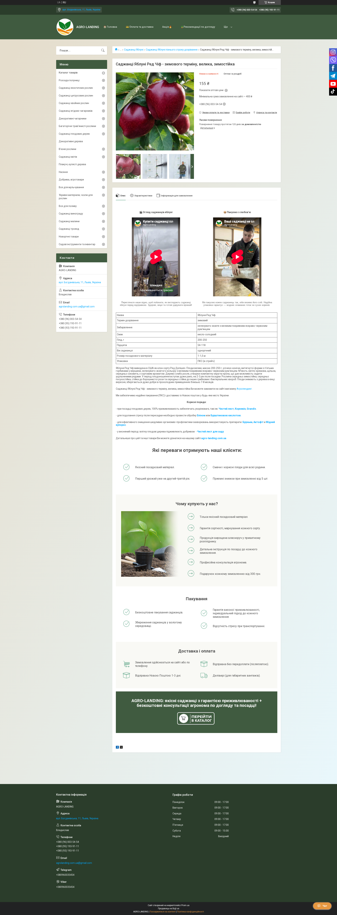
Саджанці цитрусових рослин (76, 95)
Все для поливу (68, 206)
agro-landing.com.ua (213, 438)
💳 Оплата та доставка (139, 26)
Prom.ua (185, 905)
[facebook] (117, 747)
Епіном (201, 415)
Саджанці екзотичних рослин (76, 87)
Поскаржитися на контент (163, 911)
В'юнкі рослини (67, 149)
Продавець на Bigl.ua (168, 908)
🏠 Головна (110, 26)
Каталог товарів (68, 72)
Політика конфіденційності (190, 911)
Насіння (63, 172)
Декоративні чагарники (72, 118)
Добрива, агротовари (71, 179)
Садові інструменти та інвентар (77, 244)
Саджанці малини (69, 221)
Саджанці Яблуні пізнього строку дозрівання (171, 49)
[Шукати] (103, 50)
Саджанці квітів (68, 156)
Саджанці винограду (71, 213)
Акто (256, 422)
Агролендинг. (244, 388)
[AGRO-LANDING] (65, 27)
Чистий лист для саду (210, 431)
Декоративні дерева (71, 141)
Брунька (247, 422)
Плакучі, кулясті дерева (72, 164)
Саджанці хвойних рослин (74, 103)
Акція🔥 (167, 26)
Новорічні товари (69, 236)
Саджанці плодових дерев (74, 133)
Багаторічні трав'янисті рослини (77, 126)
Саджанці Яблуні (133, 49)
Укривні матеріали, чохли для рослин (76, 197)
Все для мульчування (71, 187)
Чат (325, 905)
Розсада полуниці (69, 80)
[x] (121, 747)
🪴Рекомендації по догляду (198, 26)
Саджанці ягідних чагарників (75, 110)
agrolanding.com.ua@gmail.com (77, 306)
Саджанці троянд (69, 228)
